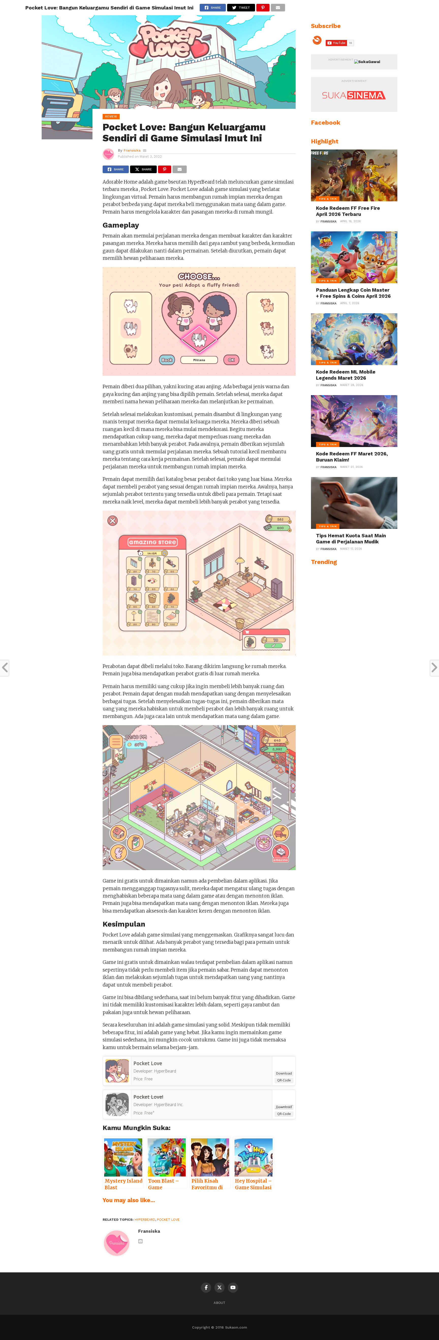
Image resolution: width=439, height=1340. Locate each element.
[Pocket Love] (117, 1081)
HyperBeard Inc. (168, 1104)
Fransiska (131, 150)
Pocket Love (147, 1063)
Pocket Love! (148, 1097)
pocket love (168, 1220)
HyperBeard (145, 1220)
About (219, 1303)
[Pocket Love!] (117, 1114)
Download (284, 1073)
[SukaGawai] (367, 61)
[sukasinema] (354, 104)
